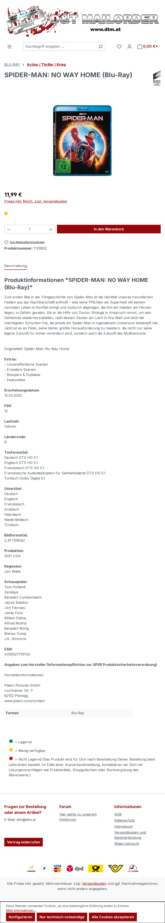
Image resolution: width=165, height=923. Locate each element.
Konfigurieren (20, 917)
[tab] (15, 266)
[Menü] (9, 46)
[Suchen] (100, 46)
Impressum (123, 826)
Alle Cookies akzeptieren (113, 917)
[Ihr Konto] (129, 46)
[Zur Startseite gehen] (82, 21)
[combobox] (59, 46)
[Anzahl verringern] (8, 229)
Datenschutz (124, 820)
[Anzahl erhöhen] (50, 229)
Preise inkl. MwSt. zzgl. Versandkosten (35, 201)
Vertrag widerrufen (23, 842)
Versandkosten (94, 883)
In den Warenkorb (109, 229)
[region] (82, 140)
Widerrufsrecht (126, 843)
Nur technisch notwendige (62, 917)
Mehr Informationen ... (21, 910)
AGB (118, 814)
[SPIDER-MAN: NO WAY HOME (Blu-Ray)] (82, 140)
